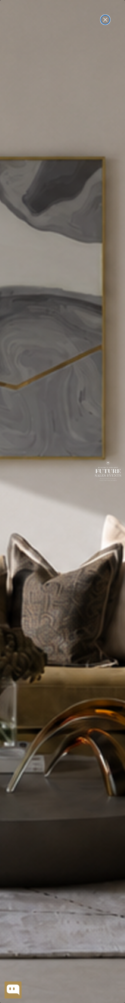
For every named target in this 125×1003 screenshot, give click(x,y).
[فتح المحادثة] (13, 989)
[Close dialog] (105, 19)
